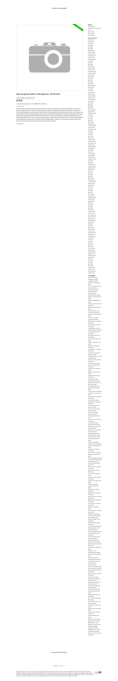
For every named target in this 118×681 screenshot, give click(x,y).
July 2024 (90, 78)
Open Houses (91, 33)
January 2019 (91, 155)
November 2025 (92, 55)
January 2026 (91, 54)
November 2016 (92, 181)
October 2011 (91, 272)
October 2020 (91, 127)
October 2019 (91, 145)
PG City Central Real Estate (95, 526)
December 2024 (92, 71)
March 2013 (91, 246)
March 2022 (91, 108)
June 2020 (90, 132)
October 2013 (91, 234)
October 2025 (91, 57)
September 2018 (92, 159)
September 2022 (92, 99)
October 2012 (91, 253)
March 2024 (91, 83)
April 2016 (90, 192)
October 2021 (91, 111)
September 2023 (92, 85)
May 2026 (90, 47)
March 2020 (91, 138)
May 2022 (90, 104)
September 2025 (92, 59)
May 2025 (90, 62)
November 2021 (92, 110)
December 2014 (92, 215)
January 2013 (91, 250)
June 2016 (90, 188)
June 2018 (90, 160)
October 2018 (91, 157)
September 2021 (92, 113)
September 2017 (92, 167)
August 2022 (91, 101)
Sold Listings (91, 35)
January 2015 (91, 213)
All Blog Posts (91, 26)
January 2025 (91, 69)
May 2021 (90, 118)
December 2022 (92, 96)
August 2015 (91, 201)
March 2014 (91, 227)
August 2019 (91, 148)
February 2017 (91, 180)
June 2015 (90, 204)
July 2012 (90, 258)
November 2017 (92, 166)
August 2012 (91, 257)
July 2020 (90, 131)
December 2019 (92, 141)
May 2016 (90, 190)
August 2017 (91, 169)
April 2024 (90, 82)
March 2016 (91, 194)
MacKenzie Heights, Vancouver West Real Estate (93, 486)
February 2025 (91, 68)
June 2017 (90, 173)
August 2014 (91, 222)
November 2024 (92, 73)
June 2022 (90, 103)
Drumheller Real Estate (93, 386)
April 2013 (90, 245)
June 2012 (90, 260)
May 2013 (90, 243)
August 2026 (91, 41)
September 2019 (92, 146)
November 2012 (92, 251)
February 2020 (91, 139)
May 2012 (90, 262)
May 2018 (90, 162)
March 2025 (91, 66)
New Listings (91, 31)
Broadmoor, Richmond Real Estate (27, 98)
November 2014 (92, 216)
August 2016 (91, 185)
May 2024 (90, 80)
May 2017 (90, 174)
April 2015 (90, 208)
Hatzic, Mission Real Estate (94, 452)
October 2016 (91, 183)
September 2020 (92, 129)
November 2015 (92, 197)
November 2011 (92, 271)
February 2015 (91, 211)
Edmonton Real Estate (93, 400)
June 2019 (90, 150)
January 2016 (91, 195)
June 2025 (90, 61)
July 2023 (90, 89)
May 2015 (90, 206)
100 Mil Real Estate (93, 277)
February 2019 (91, 153)
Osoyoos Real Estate (93, 517)
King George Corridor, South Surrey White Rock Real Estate (94, 463)
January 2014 (91, 230)
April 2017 (90, 176)
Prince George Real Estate (94, 531)
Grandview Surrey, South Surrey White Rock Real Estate (94, 438)
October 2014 (91, 218)
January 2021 (91, 124)
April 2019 (90, 152)
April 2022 (90, 106)
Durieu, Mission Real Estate (95, 391)
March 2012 (91, 266)
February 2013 (91, 248)
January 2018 (91, 164)
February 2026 (91, 52)
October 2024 (91, 75)
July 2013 (90, 239)
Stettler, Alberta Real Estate (94, 568)
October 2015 (91, 199)
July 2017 (90, 171)
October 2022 (91, 97)
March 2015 (91, 209)
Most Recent (91, 40)
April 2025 (90, 64)
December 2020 (92, 125)
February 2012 (91, 267)
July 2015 (90, 202)
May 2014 (90, 223)
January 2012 (91, 269)
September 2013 (92, 236)
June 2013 (90, 241)
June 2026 (90, 45)
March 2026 (91, 50)
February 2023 (91, 92)
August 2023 (91, 87)
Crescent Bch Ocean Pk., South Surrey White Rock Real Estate (94, 365)
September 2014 (92, 220)
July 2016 (90, 187)
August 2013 (91, 237)
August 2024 (91, 76)
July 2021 (90, 115)
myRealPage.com (61, 665)
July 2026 (90, 43)
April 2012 (90, 264)
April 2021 (90, 120)
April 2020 (90, 136)
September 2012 (92, 255)
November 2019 (92, 143)
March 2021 (91, 122)
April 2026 (90, 48)
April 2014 (90, 225)
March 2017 (91, 178)
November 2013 (92, 232)
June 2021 (90, 117)
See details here (20, 106)
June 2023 (90, 90)
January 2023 (91, 94)
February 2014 (91, 229)
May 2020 (90, 134)
